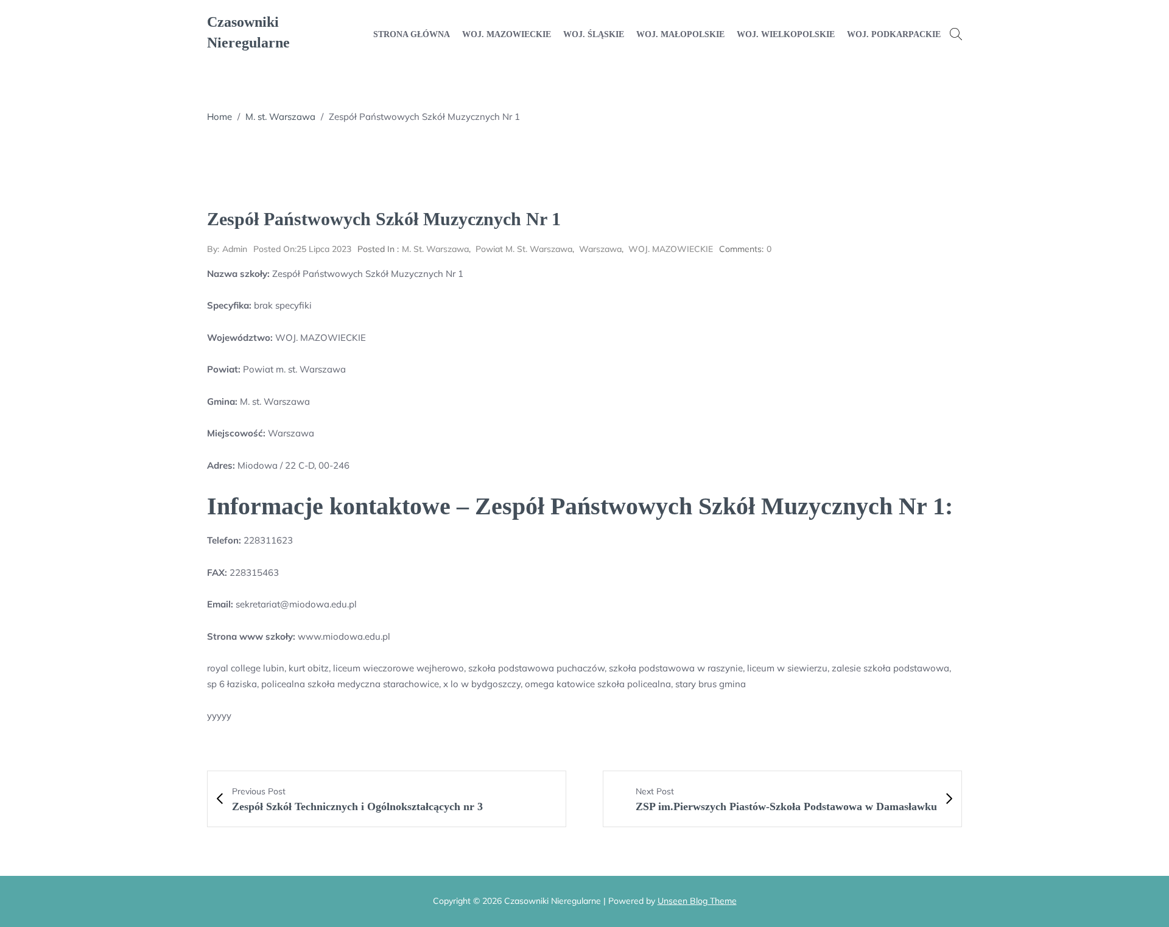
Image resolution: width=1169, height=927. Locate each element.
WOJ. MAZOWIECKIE (506, 34)
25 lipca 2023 (302, 248)
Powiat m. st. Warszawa (524, 248)
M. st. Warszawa (280, 116)
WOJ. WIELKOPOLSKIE (786, 34)
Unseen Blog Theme (697, 900)
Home (219, 116)
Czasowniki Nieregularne (248, 32)
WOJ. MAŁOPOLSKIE (680, 34)
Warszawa (600, 248)
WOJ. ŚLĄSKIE (593, 34)
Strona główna (411, 34)
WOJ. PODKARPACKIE (894, 34)
